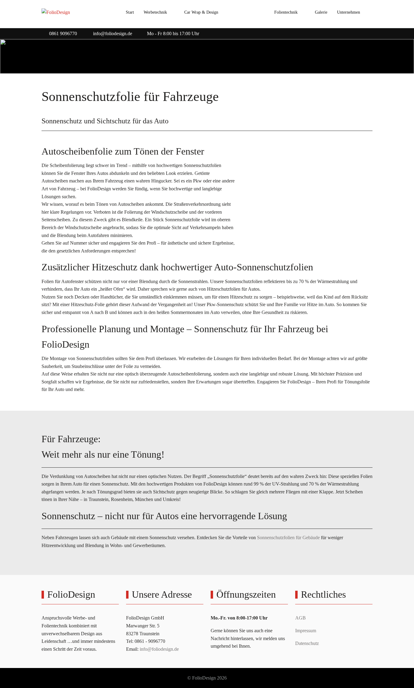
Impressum (305, 630)
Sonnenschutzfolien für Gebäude (288, 537)
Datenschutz (307, 643)
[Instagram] (369, 32)
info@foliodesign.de (112, 33)
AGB (300, 617)
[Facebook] (356, 32)
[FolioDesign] (56, 12)
